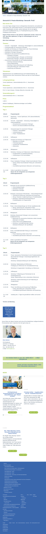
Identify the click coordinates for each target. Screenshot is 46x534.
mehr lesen (12, 412)
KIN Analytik (4, 509)
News (37, 3)
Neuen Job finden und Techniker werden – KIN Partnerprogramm (14, 468)
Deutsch (13, 522)
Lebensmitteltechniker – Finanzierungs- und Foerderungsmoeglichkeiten (15, 474)
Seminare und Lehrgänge (8, 476)
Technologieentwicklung (7, 501)
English (10, 522)
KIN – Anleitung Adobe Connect (35, 522)
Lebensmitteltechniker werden (9, 466)
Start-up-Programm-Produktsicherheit (8, 515)
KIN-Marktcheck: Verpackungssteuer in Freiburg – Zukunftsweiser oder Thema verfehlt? (12, 394)
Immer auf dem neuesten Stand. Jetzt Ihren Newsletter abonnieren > (29, 365)
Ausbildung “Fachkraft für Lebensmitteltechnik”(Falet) (12, 484)
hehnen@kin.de (10, 348)
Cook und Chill (6, 502)
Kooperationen (24, 502)
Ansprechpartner (5, 524)
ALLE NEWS (22, 454)
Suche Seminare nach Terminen (8, 489)
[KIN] (7, 3)
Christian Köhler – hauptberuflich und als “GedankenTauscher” (33, 392)
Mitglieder (23, 501)
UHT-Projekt (35, 496)
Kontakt (4, 522)
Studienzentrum (6, 490)
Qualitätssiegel (5, 517)
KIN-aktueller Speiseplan (8, 492)
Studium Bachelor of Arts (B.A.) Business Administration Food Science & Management (17, 479)
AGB (16, 522)
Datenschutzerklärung (21, 522)
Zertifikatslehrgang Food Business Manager (11, 482)
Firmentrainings (6, 477)
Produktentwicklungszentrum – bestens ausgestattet (11, 507)
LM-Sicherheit (25, 3)
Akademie (17, 3)
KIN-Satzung (23, 504)
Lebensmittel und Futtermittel (8, 510)
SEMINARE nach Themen (8, 487)
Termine (31, 494)
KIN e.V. (33, 3)
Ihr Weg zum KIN (5, 527)
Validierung (5, 499)
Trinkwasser (5, 512)
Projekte (34, 494)
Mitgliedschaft (23, 499)
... (41, 3)
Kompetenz (22, 496)
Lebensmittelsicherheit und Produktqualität (9, 496)
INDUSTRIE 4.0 (6, 520)
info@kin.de (23, 359)
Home (4, 15)
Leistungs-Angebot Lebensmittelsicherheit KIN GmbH (12, 504)
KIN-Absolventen (23, 507)
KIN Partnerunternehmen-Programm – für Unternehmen (12, 469)
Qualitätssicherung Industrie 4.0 (7, 518)
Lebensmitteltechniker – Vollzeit (9, 471)
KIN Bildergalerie (5, 529)
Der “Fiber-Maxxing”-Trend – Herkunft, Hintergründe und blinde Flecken (12, 432)
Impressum (27, 522)
